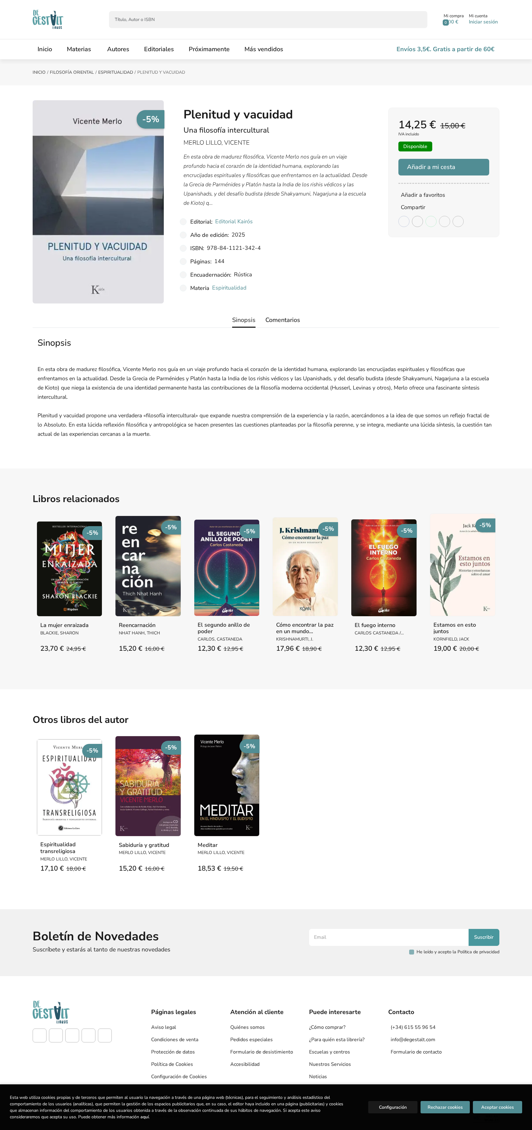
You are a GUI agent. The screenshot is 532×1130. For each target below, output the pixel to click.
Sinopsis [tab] (244, 320)
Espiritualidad (115, 72)
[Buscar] (417, 19)
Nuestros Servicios (330, 1064)
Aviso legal (163, 1027)
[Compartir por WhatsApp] (431, 221)
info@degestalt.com (413, 1039)
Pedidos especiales (251, 1039)
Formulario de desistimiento (261, 1052)
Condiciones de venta (174, 1039)
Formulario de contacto (416, 1052)
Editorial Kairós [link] (234, 221)
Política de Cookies (172, 1064)
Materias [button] (79, 49)
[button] (453, 19)
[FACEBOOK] (39, 1035)
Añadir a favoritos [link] (423, 195)
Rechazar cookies (445, 1107)
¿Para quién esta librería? (337, 1039)
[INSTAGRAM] (56, 1035)
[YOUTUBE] (88, 1035)
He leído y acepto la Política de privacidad (458, 952)
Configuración (393, 1107)
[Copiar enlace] (458, 221)
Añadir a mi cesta (431, 167)
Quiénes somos (247, 1027)
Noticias (318, 1076)
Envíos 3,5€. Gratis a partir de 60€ (445, 49)
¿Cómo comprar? (327, 1027)
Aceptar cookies (497, 1107)
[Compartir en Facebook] (403, 221)
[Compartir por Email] (444, 221)
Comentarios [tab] (282, 320)
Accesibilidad (245, 1064)
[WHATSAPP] (105, 1035)
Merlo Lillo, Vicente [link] (216, 142)
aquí (144, 1117)
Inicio (39, 72)
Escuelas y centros (329, 1052)
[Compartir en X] (417, 221)
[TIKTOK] (72, 1035)
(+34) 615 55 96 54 (413, 1027)
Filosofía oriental (72, 72)
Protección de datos (173, 1052)
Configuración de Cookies (179, 1076)
